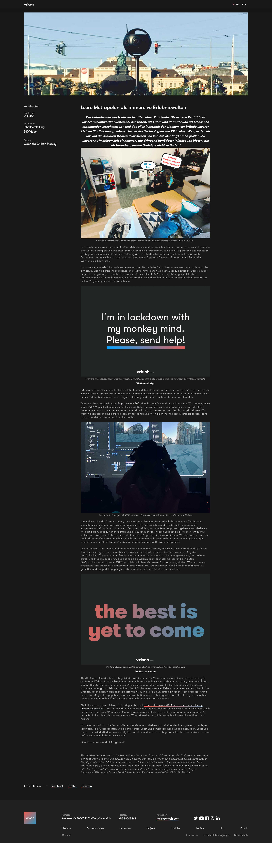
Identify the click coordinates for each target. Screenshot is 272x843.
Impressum (192, 834)
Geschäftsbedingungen (217, 834)
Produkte (175, 828)
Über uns (66, 828)
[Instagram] (212, 818)
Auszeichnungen (95, 828)
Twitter (72, 786)
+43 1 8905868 (127, 818)
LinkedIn (86, 786)
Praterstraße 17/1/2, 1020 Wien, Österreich (86, 818)
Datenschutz (241, 834)
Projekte (151, 828)
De (237, 4)
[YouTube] (201, 818)
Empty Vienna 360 (128, 403)
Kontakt (244, 828)
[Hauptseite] (29, 4)
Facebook (57, 786)
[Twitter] (196, 818)
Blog (222, 828)
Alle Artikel (33, 106)
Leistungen (125, 828)
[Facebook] (207, 818)
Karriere (200, 828)
